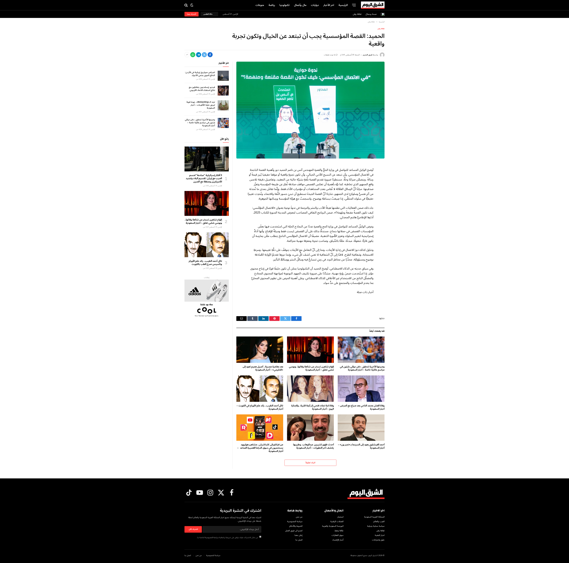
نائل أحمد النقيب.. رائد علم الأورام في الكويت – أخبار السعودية (259, 407)
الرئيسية (343, 5)
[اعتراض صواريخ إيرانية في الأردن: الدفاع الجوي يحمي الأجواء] (223, 76)
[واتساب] (192, 54)
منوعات (259, 5)
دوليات (315, 5)
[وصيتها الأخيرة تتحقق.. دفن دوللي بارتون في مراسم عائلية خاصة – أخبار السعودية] (361, 349)
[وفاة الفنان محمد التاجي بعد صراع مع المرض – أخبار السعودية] (361, 388)
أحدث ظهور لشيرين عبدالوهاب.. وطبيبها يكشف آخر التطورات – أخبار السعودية (313, 446)
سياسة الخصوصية (212, 537)
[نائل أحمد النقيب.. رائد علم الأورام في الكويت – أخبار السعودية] (259, 388)
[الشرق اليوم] (373, 5)
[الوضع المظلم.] (192, 5)
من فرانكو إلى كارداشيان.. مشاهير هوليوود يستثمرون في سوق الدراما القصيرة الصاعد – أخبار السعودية (260, 448)
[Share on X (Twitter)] (204, 54)
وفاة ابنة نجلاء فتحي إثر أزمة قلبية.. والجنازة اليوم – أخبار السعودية (312, 407)
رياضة (271, 5)
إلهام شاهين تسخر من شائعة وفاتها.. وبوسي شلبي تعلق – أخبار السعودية (311, 368)
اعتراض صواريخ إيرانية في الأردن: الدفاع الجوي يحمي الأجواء (200, 74)
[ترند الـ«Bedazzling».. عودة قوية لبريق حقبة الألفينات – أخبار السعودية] (223, 105)
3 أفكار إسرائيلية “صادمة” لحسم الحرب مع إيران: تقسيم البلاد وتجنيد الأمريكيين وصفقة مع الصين (204, 178)
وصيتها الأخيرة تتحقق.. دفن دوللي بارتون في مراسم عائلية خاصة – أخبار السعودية (362, 368)
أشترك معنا (191, 14)
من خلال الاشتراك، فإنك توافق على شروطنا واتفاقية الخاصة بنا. (228, 537)
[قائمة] (354, 5)
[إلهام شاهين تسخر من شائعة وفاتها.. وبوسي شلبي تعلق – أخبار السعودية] (310, 349)
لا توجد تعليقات (329, 55)
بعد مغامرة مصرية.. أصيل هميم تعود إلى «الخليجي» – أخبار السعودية (263, 368)
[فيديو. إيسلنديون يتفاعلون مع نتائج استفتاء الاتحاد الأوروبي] (223, 90)
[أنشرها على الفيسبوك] (210, 54)
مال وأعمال (300, 5)
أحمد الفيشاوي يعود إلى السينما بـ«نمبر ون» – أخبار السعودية (361, 446)
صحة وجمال (371, 14)
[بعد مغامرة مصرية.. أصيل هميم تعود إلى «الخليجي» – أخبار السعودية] (259, 349)
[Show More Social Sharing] (187, 54)
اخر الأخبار (328, 5)
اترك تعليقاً (310, 463)
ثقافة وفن (357, 14)
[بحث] (186, 5)
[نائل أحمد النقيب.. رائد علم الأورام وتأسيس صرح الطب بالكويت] (206, 244)
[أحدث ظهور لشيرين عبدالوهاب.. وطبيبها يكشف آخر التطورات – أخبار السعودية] (310, 427)
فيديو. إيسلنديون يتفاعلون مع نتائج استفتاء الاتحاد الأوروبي (202, 89)
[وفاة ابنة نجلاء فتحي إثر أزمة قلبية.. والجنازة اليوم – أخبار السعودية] (310, 388)
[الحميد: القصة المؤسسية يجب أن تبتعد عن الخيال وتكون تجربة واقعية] (310, 110)
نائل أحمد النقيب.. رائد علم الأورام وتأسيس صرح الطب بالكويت (205, 263)
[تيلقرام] (198, 54)
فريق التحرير (367, 55)
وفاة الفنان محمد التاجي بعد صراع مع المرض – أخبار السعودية (361, 407)
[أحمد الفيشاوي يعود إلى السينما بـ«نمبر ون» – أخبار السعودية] (361, 427)
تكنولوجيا (284, 5)
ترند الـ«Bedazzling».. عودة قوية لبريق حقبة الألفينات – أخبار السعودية (200, 105)
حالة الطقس (208, 14)
